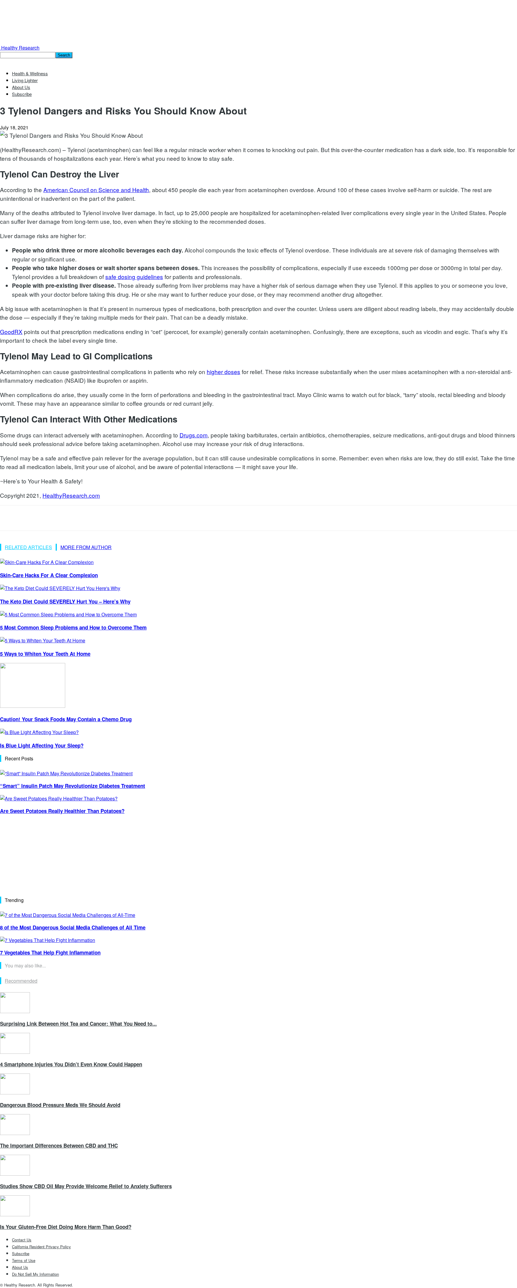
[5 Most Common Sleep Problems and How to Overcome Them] (68, 614)
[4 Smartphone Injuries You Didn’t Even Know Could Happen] (15, 1051)
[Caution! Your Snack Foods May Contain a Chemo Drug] (32, 705)
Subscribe (22, 94)
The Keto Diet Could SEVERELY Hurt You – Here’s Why (65, 601)
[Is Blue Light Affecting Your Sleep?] (39, 732)
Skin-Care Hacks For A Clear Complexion (49, 575)
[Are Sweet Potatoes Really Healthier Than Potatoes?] (59, 798)
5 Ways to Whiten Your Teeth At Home (45, 653)
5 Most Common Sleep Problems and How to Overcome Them (73, 627)
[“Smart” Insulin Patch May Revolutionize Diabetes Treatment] (66, 773)
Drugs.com (194, 435)
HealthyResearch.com (71, 495)
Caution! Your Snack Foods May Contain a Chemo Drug (66, 719)
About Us (21, 87)
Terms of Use (23, 1260)
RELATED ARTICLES (28, 547)
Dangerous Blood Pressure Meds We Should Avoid (60, 1104)
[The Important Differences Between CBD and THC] (15, 1133)
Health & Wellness (30, 73)
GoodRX (11, 331)
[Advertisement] (45, 857)
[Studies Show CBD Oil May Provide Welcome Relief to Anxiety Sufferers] (15, 1173)
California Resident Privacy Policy (41, 1246)
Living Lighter (25, 80)
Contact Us (21, 1240)
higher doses (223, 371)
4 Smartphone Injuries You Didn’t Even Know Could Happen (71, 1064)
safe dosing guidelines (134, 276)
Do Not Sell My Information (35, 1274)
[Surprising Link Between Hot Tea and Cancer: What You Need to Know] (15, 1011)
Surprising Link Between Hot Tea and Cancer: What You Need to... (78, 1023)
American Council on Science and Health (96, 190)
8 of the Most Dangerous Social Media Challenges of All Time (72, 927)
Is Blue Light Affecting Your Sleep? (41, 745)
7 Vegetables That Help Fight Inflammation (50, 952)
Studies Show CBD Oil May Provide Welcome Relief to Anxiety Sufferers (86, 1186)
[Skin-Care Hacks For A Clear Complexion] (47, 562)
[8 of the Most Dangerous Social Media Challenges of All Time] (67, 915)
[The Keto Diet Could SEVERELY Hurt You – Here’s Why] (60, 588)
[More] (97, 518)
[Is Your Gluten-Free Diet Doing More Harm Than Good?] (15, 1214)
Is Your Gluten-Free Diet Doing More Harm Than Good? (65, 1226)
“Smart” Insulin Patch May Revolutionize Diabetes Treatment (72, 785)
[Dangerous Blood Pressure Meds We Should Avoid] (15, 1092)
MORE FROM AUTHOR (86, 547)
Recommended (21, 980)
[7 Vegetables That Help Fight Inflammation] (47, 940)
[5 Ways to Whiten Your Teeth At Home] (42, 640)
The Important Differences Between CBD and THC (59, 1145)
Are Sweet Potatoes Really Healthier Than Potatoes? (62, 810)
